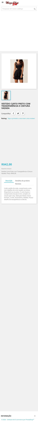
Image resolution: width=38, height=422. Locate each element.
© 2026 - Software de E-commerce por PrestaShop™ (17, 420)
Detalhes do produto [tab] (22, 181)
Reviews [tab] (18, 184)
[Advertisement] (19, 30)
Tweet (18, 113)
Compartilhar (13, 113)
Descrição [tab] (9, 181)
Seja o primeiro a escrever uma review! (21, 118)
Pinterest (23, 113)
